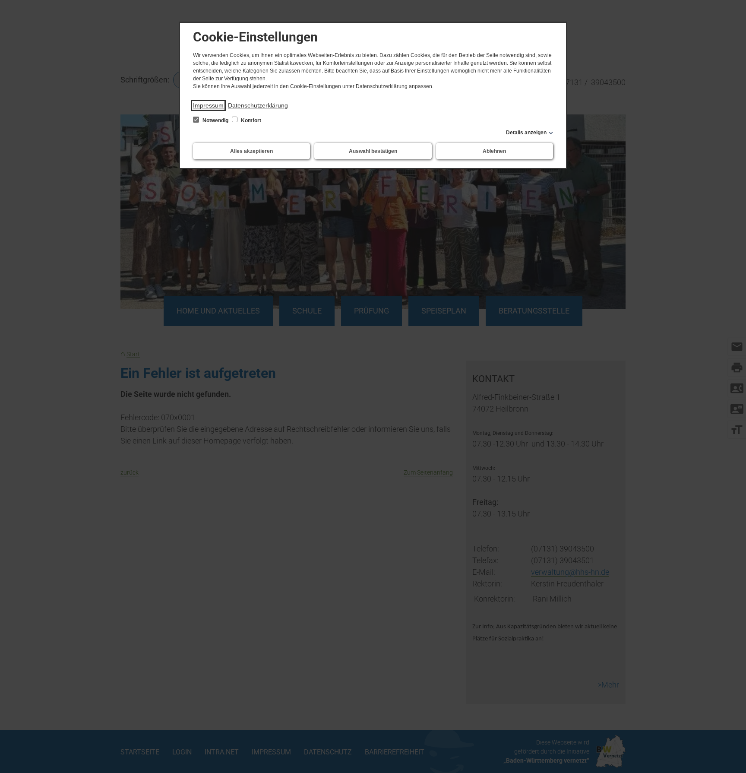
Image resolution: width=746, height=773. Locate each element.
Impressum (208, 105)
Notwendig (215, 120)
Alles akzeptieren (251, 151)
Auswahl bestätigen (373, 151)
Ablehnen (494, 151)
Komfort (250, 120)
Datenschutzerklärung (258, 105)
